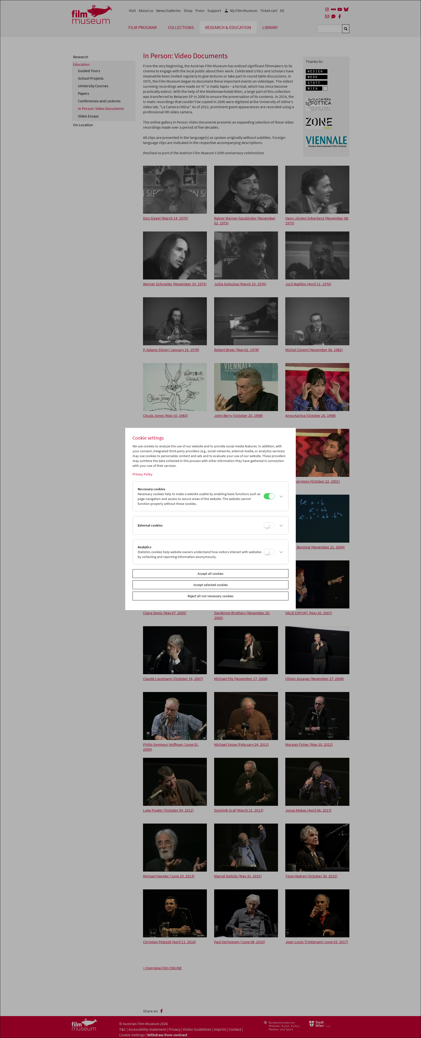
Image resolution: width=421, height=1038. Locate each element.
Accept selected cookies (210, 585)
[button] (280, 496)
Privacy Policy (143, 474)
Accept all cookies (210, 573)
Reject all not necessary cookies (210, 596)
